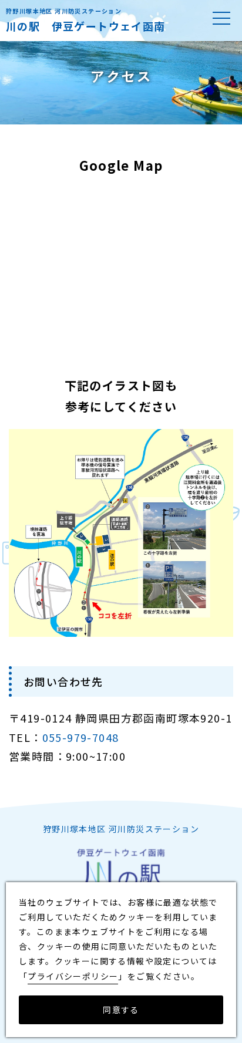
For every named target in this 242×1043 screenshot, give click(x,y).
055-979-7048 (80, 737)
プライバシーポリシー (73, 976)
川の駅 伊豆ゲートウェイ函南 (86, 25)
